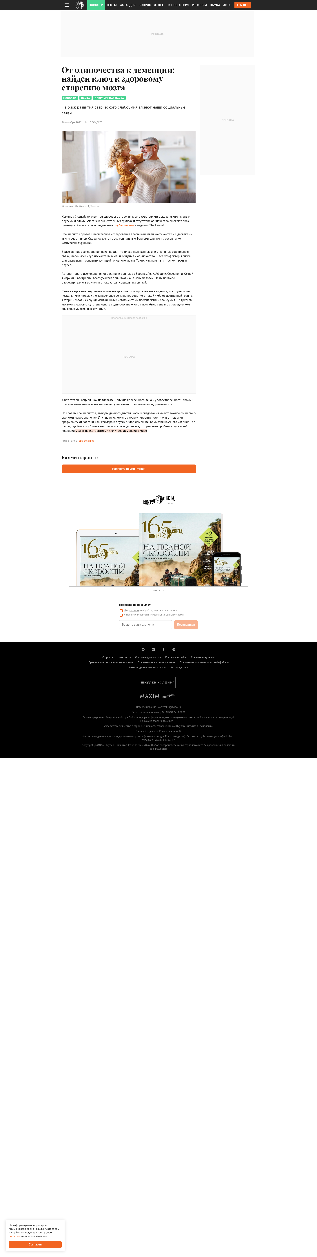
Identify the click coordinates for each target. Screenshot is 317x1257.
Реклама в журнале (203, 657)
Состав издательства (148, 657)
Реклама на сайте (176, 657)
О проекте (108, 657)
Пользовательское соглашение (156, 662)
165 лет (243, 5)
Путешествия (178, 5)
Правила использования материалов (110, 662)
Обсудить (96, 122)
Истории (199, 5)
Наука (215, 5)
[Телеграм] (173, 649)
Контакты (125, 657)
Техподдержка (179, 667)
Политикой (132, 614)
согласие (134, 610)
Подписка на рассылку (135, 605)
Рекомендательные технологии (147, 667)
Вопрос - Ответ (151, 5)
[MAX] (143, 649)
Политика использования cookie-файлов (204, 662)
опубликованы (124, 225)
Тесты (111, 5)
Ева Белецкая (87, 440)
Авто (227, 5)
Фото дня (128, 5)
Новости (96, 5)
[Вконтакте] (153, 649)
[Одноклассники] (163, 649)
